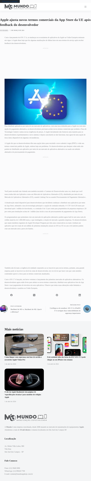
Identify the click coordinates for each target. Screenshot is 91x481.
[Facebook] (11, 295)
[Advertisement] (45, 63)
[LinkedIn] (79, 295)
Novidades (4, 30)
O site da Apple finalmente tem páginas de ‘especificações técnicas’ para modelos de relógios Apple (23, 394)
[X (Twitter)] (34, 295)
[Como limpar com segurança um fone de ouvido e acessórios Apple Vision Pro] (24, 345)
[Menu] (85, 7)
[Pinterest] (57, 295)
